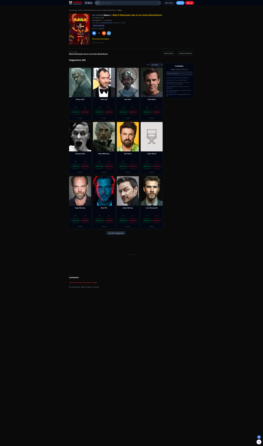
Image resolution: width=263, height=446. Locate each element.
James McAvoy (128, 208)
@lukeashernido (107, 23)
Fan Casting (73, 10)
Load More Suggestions (116, 233)
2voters (128, 172)
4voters (151, 118)
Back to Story (168, 53)
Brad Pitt (104, 208)
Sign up (189, 3)
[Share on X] (99, 33)
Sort (148, 65)
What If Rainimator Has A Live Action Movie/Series (100, 10)
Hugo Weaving (80, 208)
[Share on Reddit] (104, 33)
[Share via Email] (109, 33)
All (96, 3)
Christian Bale (80, 153)
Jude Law (104, 99)
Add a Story (169, 3)
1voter (80, 118)
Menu (90, 3)
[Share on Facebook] (94, 33)
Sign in (180, 3)
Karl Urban (128, 153)
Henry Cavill (80, 99)
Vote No (85, 112)
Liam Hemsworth (151, 208)
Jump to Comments (185, 53)
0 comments (108, 20)
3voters (128, 226)
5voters (80, 226)
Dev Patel (128, 99)
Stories (80, 10)
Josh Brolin (152, 99)
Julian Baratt (151, 153)
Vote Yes (75, 112)
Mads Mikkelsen (104, 153)
